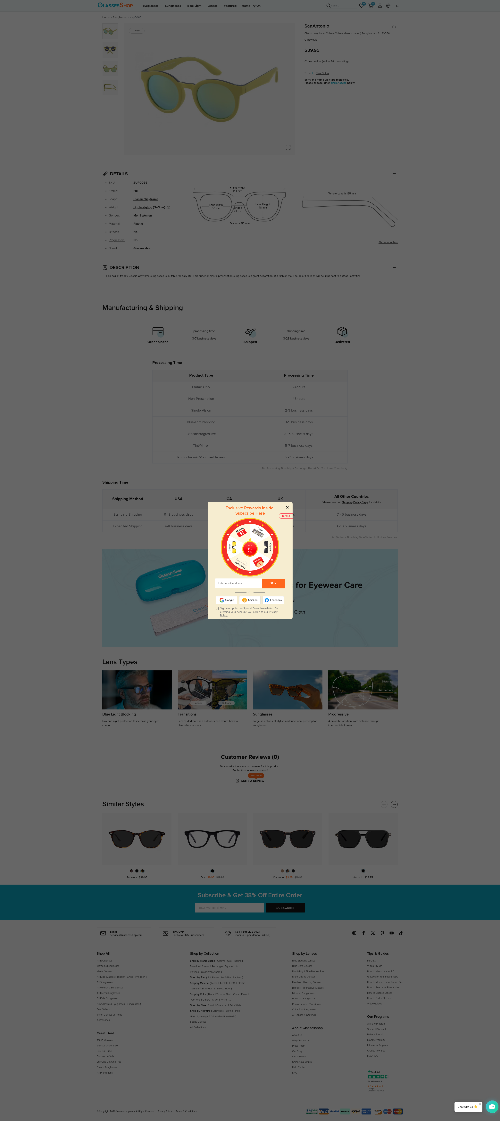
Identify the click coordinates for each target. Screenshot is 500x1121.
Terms (286, 516)
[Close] (287, 507)
